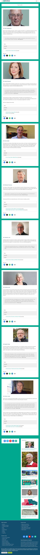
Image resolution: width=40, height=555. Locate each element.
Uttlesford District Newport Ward (11, 50)
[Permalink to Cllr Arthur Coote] (20, 387)
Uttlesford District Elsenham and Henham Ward (13, 316)
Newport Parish (8, 113)
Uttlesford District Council (25, 525)
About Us (3, 524)
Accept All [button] (10, 552)
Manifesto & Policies (5, 525)
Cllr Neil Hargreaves (7, 28)
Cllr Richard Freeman (7, 185)
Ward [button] (5, 44)
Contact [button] (5, 48)
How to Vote (4, 539)
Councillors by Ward (5, 526)
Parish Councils (24, 529)
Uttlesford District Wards (6, 543)
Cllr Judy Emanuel (7, 81)
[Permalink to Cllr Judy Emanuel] (20, 70)
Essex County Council (25, 526)
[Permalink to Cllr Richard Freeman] (20, 176)
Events (3, 528)
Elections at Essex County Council (7, 545)
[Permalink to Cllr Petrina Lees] (20, 278)
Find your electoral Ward (6, 537)
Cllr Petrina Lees (6, 287)
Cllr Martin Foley (6, 344)
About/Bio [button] (5, 46)
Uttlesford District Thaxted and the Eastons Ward (13, 368)
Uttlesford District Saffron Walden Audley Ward (13, 425)
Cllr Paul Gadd (6, 140)
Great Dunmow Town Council (26, 528)
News (3, 527)
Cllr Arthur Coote (6, 396)
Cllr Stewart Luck (6, 237)
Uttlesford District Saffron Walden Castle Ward (13, 208)
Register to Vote (4, 538)
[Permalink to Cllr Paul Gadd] (20, 132)
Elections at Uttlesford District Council (8, 544)
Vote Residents (4, 529)
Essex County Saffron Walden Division (12, 157)
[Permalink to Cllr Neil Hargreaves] (20, 17)
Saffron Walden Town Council (26, 527)
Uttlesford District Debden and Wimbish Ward (13, 259)
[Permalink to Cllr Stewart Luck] (20, 228)
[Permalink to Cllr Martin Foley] (20, 335)
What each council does (25, 524)
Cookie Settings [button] (4, 552)
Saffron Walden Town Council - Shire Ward (12, 426)
